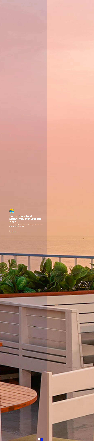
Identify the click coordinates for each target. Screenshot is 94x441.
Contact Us (13, 231)
